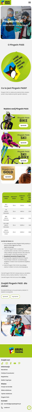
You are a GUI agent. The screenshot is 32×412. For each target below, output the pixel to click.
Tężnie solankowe (6, 394)
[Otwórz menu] (29, 2)
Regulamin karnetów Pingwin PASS (14, 256)
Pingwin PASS (5, 397)
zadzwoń (7, 407)
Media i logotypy (6, 380)
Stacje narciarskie (6, 387)
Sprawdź (5, 296)
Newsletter (4, 370)
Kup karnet (15, 296)
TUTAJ (24, 277)
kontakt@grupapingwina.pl (12, 404)
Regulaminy (4, 377)
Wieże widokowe (6, 390)
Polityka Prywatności (7, 373)
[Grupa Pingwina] (5, 2)
